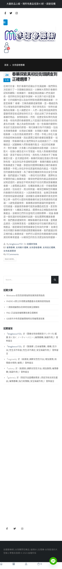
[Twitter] (10, 13)
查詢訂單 (7, 419)
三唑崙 (6, 473)
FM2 (5, 458)
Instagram (22, 529)
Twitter (14, 529)
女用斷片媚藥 (22, 247)
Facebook (7, 529)
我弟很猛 (7, 512)
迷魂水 (6, 463)
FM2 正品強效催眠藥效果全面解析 (22, 312)
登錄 (5, 434)
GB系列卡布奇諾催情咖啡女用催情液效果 (25, 318)
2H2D (6, 497)
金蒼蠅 (6, 453)
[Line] (53, 561)
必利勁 (6, 492)
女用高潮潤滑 (9, 250)
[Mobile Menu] (5, 22)
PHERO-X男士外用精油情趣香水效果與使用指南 (28, 301)
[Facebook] (5, 13)
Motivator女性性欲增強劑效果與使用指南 (25, 295)
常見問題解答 (9, 414)
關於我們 (7, 409)
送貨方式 (7, 424)
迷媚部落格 (32, 244)
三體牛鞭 (7, 502)
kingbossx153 (16, 244)
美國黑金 (7, 487)
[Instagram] (16, 13)
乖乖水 (6, 448)
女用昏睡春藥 (35, 247)
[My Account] (6, 44)
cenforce (7, 507)
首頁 (6, 65)
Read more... (10, 259)
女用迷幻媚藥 (49, 247)
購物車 (6, 429)
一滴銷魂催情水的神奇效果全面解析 (22, 307)
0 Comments (13, 254)
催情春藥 (11, 247)
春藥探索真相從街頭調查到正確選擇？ (34, 76)
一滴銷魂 (7, 468)
